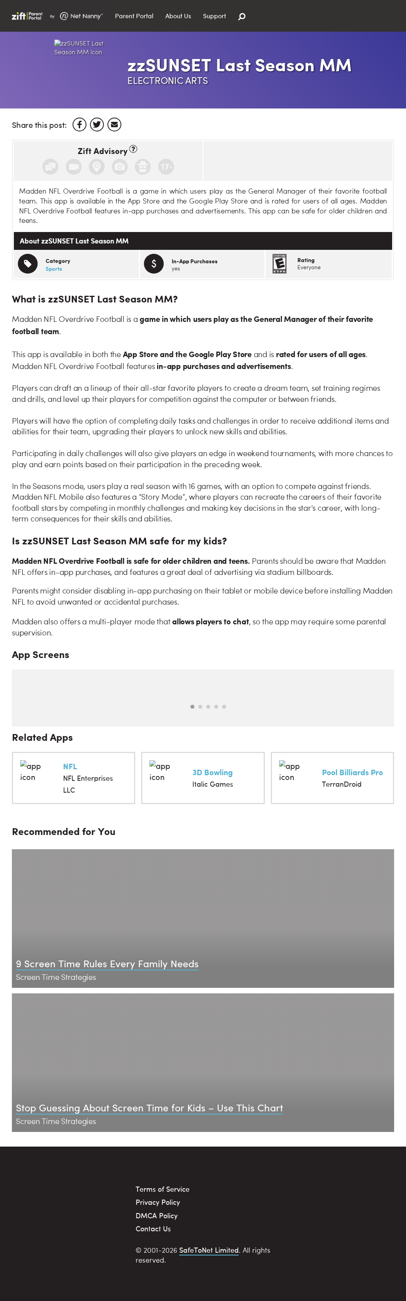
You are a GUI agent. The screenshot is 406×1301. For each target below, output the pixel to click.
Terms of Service (163, 1189)
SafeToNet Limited (209, 1250)
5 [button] (224, 707)
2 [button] (200, 707)
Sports (54, 268)
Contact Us (153, 1228)
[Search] (242, 16)
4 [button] (216, 707)
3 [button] (208, 707)
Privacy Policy (158, 1202)
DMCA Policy (157, 1215)
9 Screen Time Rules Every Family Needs (107, 963)
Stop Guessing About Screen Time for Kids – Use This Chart (149, 1107)
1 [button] (192, 707)
